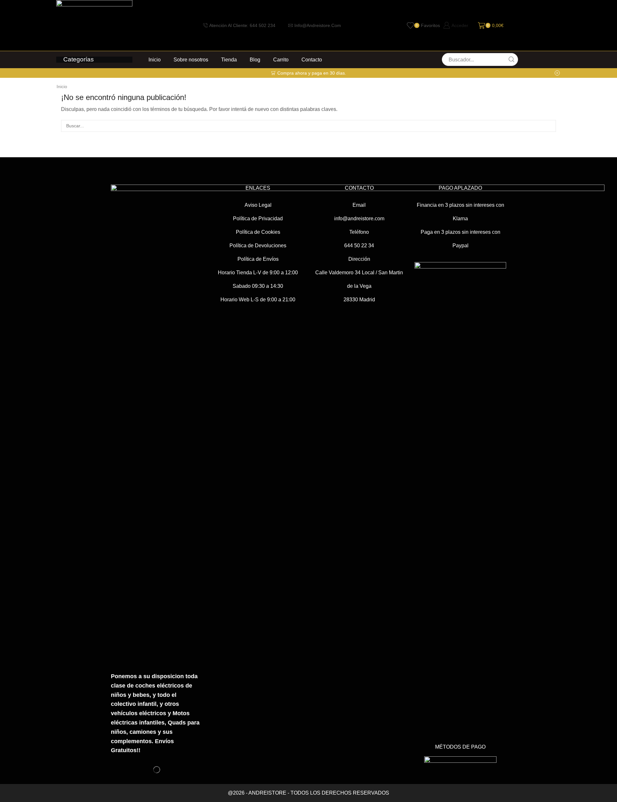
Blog (255, 59)
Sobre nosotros (191, 59)
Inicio (154, 59)
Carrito (281, 59)
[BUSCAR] (550, 126)
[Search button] (511, 59)
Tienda (229, 59)
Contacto (311, 59)
